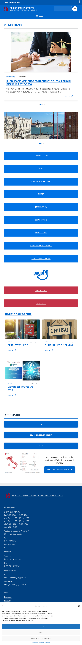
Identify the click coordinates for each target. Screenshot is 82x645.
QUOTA (41, 194)
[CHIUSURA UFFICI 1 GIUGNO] (59, 329)
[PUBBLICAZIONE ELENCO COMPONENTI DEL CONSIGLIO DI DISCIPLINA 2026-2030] (41, 52)
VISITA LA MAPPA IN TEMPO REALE (59, 469)
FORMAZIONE (41, 232)
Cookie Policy (35, 642)
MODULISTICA (41, 207)
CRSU (41, 445)
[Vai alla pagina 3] (42, 104)
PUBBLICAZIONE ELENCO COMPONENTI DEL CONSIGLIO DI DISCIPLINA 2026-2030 (38, 82)
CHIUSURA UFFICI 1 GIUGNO (59, 345)
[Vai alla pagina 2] (41, 104)
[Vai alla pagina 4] (44, 104)
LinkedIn (7, 600)
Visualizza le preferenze (41, 638)
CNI (41, 424)
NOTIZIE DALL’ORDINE (18, 314)
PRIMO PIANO (10, 77)
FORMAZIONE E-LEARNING (41, 245)
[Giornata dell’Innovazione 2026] (22, 370)
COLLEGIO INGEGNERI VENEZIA (41, 435)
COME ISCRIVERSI (41, 155)
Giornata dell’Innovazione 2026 (20, 388)
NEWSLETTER (41, 220)
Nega (41, 632)
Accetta (41, 626)
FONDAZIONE (41, 290)
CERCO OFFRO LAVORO (41, 258)
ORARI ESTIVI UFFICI (18, 345)
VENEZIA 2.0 (41, 303)
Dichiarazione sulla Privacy (44, 642)
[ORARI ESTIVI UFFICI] (22, 329)
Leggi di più (12, 350)
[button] (79, 606)
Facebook (8, 596)
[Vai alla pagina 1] (39, 104)
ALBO (41, 168)
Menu (41, 16)
